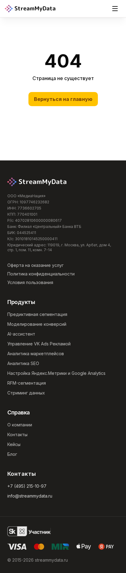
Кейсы (13, 444)
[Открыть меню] (115, 8)
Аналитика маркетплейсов (35, 353)
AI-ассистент (21, 333)
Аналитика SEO (23, 363)
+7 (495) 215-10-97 (26, 486)
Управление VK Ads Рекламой (39, 343)
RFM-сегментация (26, 383)
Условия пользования (30, 282)
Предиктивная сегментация (37, 314)
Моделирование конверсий (36, 324)
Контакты (17, 434)
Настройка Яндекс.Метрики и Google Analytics (56, 373)
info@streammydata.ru (29, 495)
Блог (12, 454)
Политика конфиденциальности (41, 273)
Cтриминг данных (26, 392)
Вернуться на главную (63, 99)
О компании (19, 424)
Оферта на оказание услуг (35, 265)
